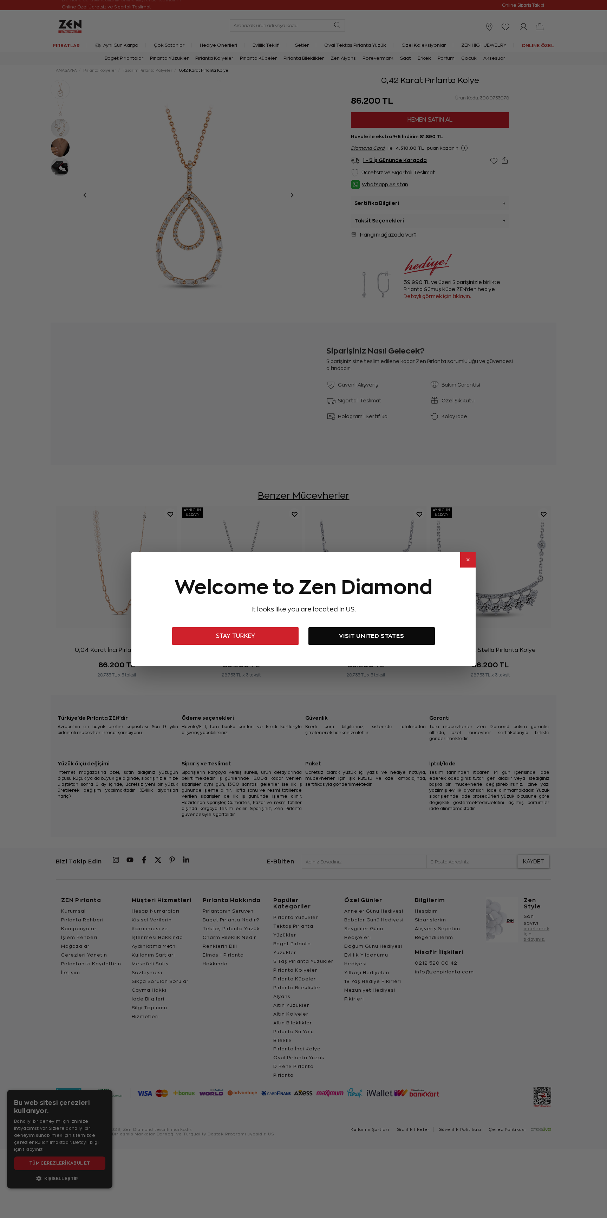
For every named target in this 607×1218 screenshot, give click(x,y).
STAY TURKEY (235, 636)
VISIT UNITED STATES (371, 636)
